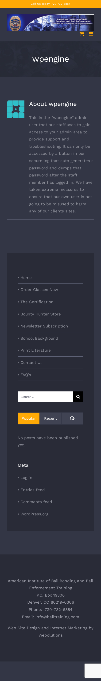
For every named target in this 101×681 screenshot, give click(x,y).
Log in (26, 477)
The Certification (37, 301)
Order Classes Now (39, 289)
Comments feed (36, 501)
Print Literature (35, 350)
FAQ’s (25, 374)
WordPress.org (34, 514)
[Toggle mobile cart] (82, 33)
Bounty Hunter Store (40, 314)
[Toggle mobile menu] (91, 33)
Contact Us (31, 362)
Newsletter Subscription (44, 326)
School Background (39, 338)
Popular (29, 418)
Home (26, 277)
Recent (50, 418)
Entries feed (32, 489)
